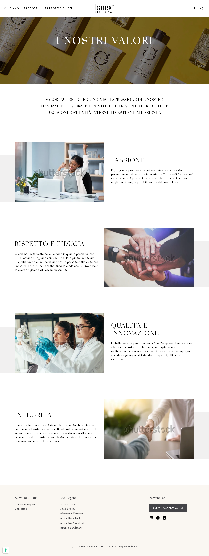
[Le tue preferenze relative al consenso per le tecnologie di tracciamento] (6, 550)
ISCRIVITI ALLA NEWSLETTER (168, 508)
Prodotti (31, 8)
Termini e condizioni (71, 528)
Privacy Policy (67, 504)
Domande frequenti (25, 504)
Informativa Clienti (70, 518)
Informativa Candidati (72, 523)
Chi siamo (11, 8)
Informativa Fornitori (71, 514)
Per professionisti (57, 8)
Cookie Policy (67, 509)
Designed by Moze (127, 547)
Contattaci (21, 509)
